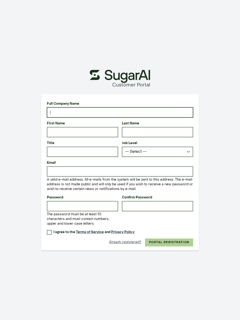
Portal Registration (169, 242)
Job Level (129, 143)
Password (55, 197)
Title (50, 143)
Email (51, 162)
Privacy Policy (123, 232)
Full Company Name (63, 103)
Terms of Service (90, 232)
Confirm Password (137, 197)
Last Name (130, 123)
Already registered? (125, 242)
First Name (56, 123)
